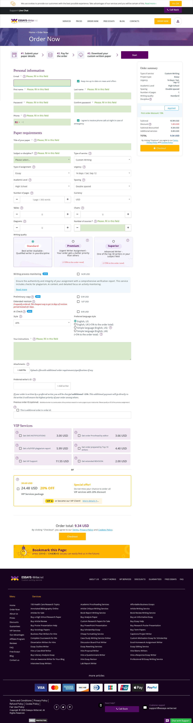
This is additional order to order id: (35, 410)
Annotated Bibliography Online (44, 608)
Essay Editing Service (139, 646)
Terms (75, 529)
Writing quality (20, 234)
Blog (122, 21)
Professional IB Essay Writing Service (146, 659)
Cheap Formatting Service (92, 634)
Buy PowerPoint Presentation (94, 625)
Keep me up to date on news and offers (98, 81)
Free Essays (109, 21)
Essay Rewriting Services (91, 646)
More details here (92, 500)
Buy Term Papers (138, 629)
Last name (78, 89)
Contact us (14, 660)
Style (16, 316)
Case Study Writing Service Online (96, 638)
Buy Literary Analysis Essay (43, 655)
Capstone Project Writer (141, 634)
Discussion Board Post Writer (93, 642)
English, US (83, 321)
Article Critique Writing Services (94, 608)
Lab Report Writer (88, 663)
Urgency (77, 167)
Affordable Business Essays (142, 604)
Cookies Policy (105, 529)
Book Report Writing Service (93, 612)
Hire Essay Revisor (89, 659)
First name (18, 89)
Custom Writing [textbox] (84, 159)
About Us (94, 579)
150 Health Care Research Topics (45, 604)
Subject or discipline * (23, 153)
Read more (21, 289)
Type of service (80, 153)
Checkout (72, 536)
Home (12, 605)
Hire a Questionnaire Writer (93, 655)
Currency (78, 193)
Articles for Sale (37, 612)
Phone (16, 115)
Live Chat (23, 10)
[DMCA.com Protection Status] (38, 721)
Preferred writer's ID (23, 379)
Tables (16, 208)
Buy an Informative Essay (141, 617)
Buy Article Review (39, 621)
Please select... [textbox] (22, 159)
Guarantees (155, 579)
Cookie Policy (32, 704)
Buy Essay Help (137, 621)
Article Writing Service (140, 608)
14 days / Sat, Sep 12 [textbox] (86, 173)
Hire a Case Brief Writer (41, 650)
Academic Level (20, 180)
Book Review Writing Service (142, 612)
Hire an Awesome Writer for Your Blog (47, 659)
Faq (181, 579)
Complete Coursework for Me (44, 638)
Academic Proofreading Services (95, 604)
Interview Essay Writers (41, 663)
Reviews (13, 643)
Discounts (139, 579)
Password (18, 102)
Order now (162, 21)
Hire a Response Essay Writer (143, 655)
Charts (77, 208)
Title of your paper (22, 140)
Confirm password (82, 102)
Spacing (77, 180)
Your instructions (21, 339)
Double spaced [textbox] (83, 186)
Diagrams (18, 221)
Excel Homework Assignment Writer (146, 642)
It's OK (175, 3)
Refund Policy (16, 704)
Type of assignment (22, 167)
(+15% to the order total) (113, 263)
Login (178, 24)
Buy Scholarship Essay (90, 629)
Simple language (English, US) (92, 327)
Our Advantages (17, 634)
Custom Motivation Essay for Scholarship (148, 638)
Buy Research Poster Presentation (145, 625)
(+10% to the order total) (73, 253)
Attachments (19, 364)
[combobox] (17, 122)
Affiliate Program (17, 639)
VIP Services (125, 579)
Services (67, 21)
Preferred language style (85, 316)
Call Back (174, 9)
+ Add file (21, 370)
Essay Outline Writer (40, 646)
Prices (79, 21)
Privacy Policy (86, 529)
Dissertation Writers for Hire (43, 642)
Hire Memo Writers (138, 650)
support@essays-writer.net (163, 708)
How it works (109, 579)
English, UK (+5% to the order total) (95, 324)
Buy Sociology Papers (40, 629)
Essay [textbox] (18, 173)
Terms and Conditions (21, 701)
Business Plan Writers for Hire (44, 634)
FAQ (11, 647)
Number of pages (21, 193)
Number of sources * (83, 221)
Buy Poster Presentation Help (44, 625)
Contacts (134, 21)
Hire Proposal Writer (90, 650)
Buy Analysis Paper (89, 617)
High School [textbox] (21, 186)
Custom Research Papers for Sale (95, 621)
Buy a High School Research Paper (46, 617)
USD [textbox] (78, 199)
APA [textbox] (17, 322)
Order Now (92, 21)
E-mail (16, 76)
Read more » (150, 3)
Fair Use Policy (17, 707)
